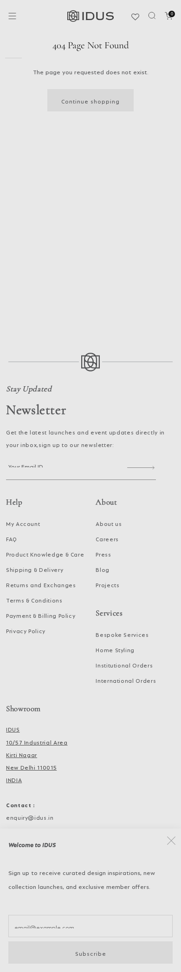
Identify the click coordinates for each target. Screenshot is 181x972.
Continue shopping (90, 100)
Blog (103, 568)
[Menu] (12, 16)
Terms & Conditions (34, 599)
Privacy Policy (25, 630)
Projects (107, 584)
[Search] (152, 15)
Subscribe (90, 952)
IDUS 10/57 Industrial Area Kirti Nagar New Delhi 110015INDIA (36, 753)
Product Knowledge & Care (45, 553)
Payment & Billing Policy (40, 614)
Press (103, 553)
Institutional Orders (124, 664)
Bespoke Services (122, 633)
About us (109, 523)
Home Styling (115, 649)
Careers (107, 538)
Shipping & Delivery (34, 568)
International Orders (126, 679)
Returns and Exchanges (41, 584)
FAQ (11, 538)
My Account (23, 523)
